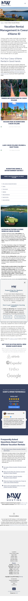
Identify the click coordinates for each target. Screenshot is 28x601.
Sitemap (21, 576)
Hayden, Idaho (14, 556)
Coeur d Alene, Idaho (14, 553)
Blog (14, 583)
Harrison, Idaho (14, 557)
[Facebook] (14, 514)
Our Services (14, 578)
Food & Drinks (5, 197)
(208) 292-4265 (24, 502)
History (4, 186)
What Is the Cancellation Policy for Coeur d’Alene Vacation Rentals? (14, 486)
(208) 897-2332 (23, 504)
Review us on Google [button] (14, 407)
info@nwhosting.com (14, 591)
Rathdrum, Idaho (14, 560)
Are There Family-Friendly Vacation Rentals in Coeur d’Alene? (13, 477)
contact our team (5, 73)
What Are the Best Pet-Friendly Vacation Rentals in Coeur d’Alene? (14, 472)
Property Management (14, 580)
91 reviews (16, 401)
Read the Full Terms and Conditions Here (19, 525)
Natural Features (6, 194)
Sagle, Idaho (14, 554)
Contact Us (14, 584)
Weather (4, 191)
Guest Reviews (14, 581)
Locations (14, 551)
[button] (14, 184)
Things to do (5, 189)
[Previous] (2, 420)
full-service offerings (19, 72)
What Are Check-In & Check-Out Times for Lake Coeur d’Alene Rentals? (15, 481)
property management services (17, 70)
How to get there (6, 200)
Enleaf (16, 593)
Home (2, 22)
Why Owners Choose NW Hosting (10, 183)
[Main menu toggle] (25, 3)
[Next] (25, 420)
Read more (21, 426)
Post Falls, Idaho (14, 559)
